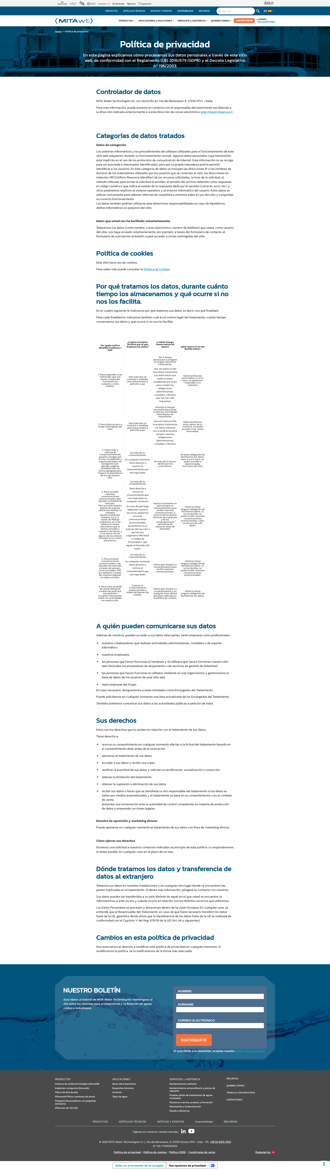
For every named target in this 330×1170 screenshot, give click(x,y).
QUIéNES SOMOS (220, 20)
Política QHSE (177, 1152)
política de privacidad (250, 1051)
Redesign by (263, 1152)
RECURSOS (230, 1121)
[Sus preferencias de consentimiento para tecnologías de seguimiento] (324, 1164)
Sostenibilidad (204, 1121)
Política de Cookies (157, 269)
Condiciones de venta (201, 1152)
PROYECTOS (100, 1121)
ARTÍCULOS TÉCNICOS (132, 1121)
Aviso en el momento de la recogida (139, 1165)
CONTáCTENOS (244, 20)
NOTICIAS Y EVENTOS (170, 1121)
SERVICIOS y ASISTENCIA (192, 20)
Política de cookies (155, 1152)
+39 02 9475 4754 (266, 21)
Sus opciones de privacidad (187, 1165)
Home (58, 31)
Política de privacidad (76, 31)
